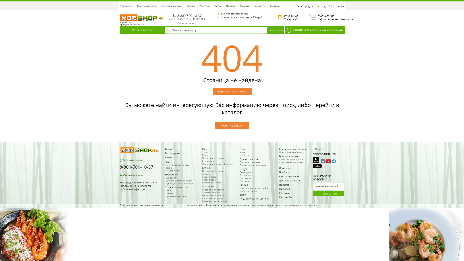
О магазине (126, 6)
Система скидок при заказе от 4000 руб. (241, 17)
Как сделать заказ (147, 6)
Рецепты (204, 6)
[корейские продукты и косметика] (121, 12)
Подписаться (329, 193)
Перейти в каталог (232, 125)
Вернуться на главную (232, 91)
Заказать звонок (187, 23)
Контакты (260, 6)
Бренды (274, 6)
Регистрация (336, 6)
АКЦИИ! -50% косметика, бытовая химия (317, 30)
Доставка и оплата (171, 6)
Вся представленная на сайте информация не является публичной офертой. (138, 186)
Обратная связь (133, 175)
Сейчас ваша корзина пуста (331, 17)
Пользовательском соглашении (300, 204)
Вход (323, 6)
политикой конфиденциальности (262, 204)
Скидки (191, 6)
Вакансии (244, 6)
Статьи (217, 6)
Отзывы (230, 6)
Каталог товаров (142, 30)
